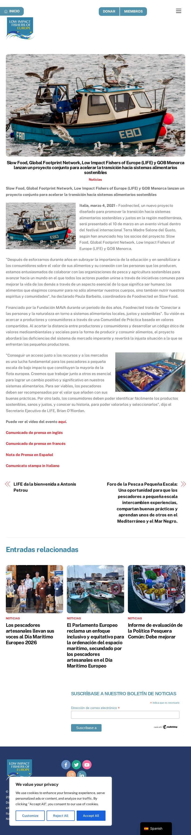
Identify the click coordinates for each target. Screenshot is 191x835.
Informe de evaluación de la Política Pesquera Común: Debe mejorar (155, 631)
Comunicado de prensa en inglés (34, 432)
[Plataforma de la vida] (20, 37)
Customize (30, 816)
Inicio (14, 11)
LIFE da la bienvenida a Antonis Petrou (45, 487)
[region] (60, 801)
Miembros (133, 11)
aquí (62, 421)
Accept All (91, 816)
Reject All (60, 816)
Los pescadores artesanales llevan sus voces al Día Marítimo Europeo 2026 (30, 633)
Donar (109, 11)
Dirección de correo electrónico (95, 708)
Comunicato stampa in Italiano (32, 466)
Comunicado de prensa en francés (35, 443)
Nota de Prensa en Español (29, 455)
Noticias (95, 179)
